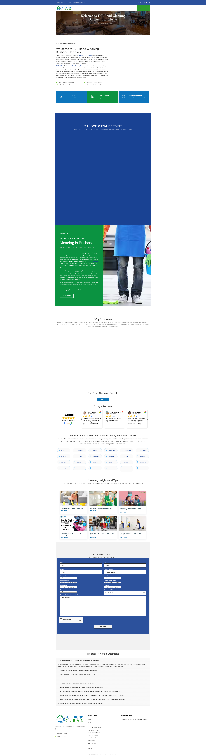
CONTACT (125, 8)
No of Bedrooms (108, 576)
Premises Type (64, 576)
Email (105, 562)
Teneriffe (95, 450)
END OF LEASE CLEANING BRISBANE (71, 200)
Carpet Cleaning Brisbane (94, 727)
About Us (90, 722)
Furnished (106, 585)
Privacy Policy (91, 740)
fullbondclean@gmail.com (79, 2)
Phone (62, 569)
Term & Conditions (92, 743)
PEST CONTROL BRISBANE (134, 158)
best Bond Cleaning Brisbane (77, 65)
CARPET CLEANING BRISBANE (103, 159)
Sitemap (90, 748)
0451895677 (64, 2)
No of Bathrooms (64, 580)
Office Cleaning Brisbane (94, 732)
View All (103, 399)
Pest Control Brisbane (93, 730)
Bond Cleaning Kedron (92, 261)
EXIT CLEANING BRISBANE (103, 199)
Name (61, 562)
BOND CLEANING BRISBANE (71, 159)
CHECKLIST (116, 8)
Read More (72, 169)
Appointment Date (108, 589)
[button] (147, 419)
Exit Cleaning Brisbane (93, 735)
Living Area (63, 589)
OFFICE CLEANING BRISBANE (134, 200)
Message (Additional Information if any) (70, 594)
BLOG (133, 8)
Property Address (108, 569)
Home (89, 719)
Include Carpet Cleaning (110, 580)
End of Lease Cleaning (93, 738)
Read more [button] (109, 426)
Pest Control (63, 585)
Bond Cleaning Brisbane (94, 725)
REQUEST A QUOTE (143, 8)
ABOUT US (94, 8)
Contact (90, 746)
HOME (86, 8)
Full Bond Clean (60, 65)
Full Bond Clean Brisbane (85, 55)
